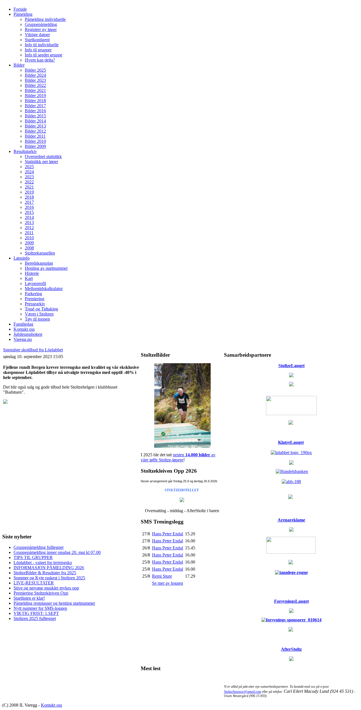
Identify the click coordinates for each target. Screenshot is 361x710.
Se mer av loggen (167, 583)
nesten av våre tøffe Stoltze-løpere (178, 457)
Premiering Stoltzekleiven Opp (41, 593)
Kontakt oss (51, 705)
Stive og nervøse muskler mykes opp (46, 588)
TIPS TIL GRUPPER (33, 557)
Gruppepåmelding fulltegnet (38, 547)
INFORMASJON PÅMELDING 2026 (49, 567)
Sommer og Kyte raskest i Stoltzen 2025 (49, 577)
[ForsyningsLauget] (291, 619)
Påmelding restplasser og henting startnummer (54, 603)
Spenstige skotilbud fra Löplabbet (33, 349)
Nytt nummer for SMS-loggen (40, 608)
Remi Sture (162, 576)
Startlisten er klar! (29, 598)
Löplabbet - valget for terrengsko (43, 562)
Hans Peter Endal (167, 533)
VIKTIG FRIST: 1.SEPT (36, 613)
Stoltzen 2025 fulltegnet (35, 618)
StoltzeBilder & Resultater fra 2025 (45, 572)
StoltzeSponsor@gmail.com (242, 692)
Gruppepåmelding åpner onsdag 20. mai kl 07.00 (57, 552)
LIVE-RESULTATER (34, 582)
